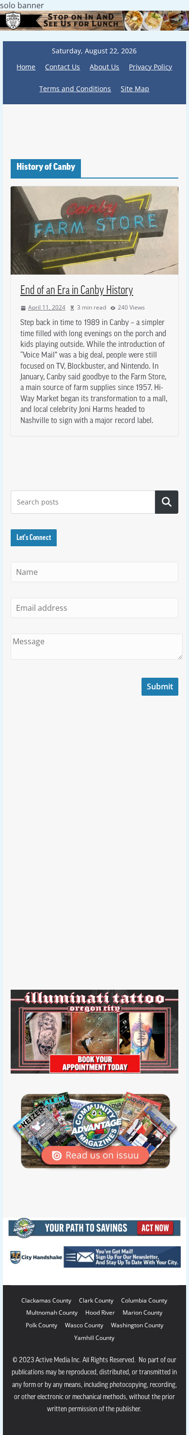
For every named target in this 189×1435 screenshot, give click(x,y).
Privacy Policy (150, 66)
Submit (160, 686)
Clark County (96, 1300)
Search (166, 502)
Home (25, 66)
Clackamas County (46, 1300)
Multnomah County (52, 1312)
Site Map (135, 88)
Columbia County (144, 1300)
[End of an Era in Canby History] (94, 230)
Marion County (142, 1312)
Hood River (100, 1312)
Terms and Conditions (75, 88)
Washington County (137, 1325)
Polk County (41, 1325)
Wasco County (84, 1325)
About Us (104, 66)
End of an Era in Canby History (76, 291)
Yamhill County (94, 1338)
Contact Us (62, 66)
